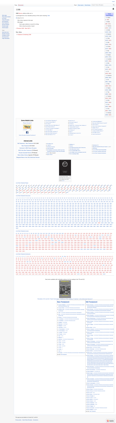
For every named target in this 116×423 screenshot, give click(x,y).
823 (19, 222)
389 (27, 215)
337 (81, 212)
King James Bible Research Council (99, 123)
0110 (20, 238)
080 (30, 237)
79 (53, 188)
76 (44, 188)
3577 (110, 69)
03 (20, 233)
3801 (107, 81)
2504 (107, 56)
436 (57, 217)
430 (41, 217)
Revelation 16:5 (50, 143)
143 (43, 203)
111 (59, 190)
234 (94, 206)
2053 (102, 222)
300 (78, 210)
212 (35, 206)
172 (25, 205)
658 (92, 221)
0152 (56, 240)
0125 (68, 238)
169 (17, 205)
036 (105, 233)
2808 (30, 226)
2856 (78, 226)
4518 (107, 90)
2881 (104, 226)
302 (84, 210)
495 (22, 221)
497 (27, 221)
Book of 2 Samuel (90, 332)
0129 (81, 238)
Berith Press (71, 120)
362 (51, 214)
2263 (62, 274)
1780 (89, 222)
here (62, 180)
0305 (62, 249)
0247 (69, 245)
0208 (43, 244)
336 (78, 212)
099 (81, 237)
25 (84, 185)
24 (81, 185)
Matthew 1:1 (72, 144)
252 (46, 208)
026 (79, 233)
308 (100, 210)
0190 (82, 242)
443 (76, 217)
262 (73, 208)
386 (19, 215)
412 (89, 215)
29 (96, 185)
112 (63, 190)
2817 (59, 226)
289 (49, 210)
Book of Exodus (90, 309)
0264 (27, 247)
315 (22, 212)
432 (46, 217)
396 (46, 215)
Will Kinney (95, 148)
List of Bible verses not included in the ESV (78, 152)
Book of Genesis (90, 304)
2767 (98, 224)
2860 (91, 226)
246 (30, 208)
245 (27, 208)
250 (41, 208)
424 (25, 217)
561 (94, 270)
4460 (107, 85)
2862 (98, 226)
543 (57, 221)
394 (41, 215)
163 (97, 203)
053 (54, 235)
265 (81, 208)
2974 (110, 56)
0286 (98, 247)
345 (102, 212)
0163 (91, 240)
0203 (27, 244)
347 (108, 212)
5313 (110, 98)
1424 (76, 222)
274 (105, 208)
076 (19, 237)
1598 (42, 272)
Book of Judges (90, 324)
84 (68, 188)
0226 (101, 244)
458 (19, 219)
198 (94, 205)
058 (67, 235)
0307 (69, 249)
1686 (84, 272)
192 (78, 205)
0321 (17, 251)
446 (84, 217)
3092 (107, 65)
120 (91, 190)
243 (22, 208)
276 (110, 208)
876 (43, 222)
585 (70, 221)
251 (43, 208)
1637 (65, 272)
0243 (56, 245)
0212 (56, 244)
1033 (20, 272)
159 (86, 203)
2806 (23, 226)
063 (81, 235)
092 (62, 237)
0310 (78, 249)
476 (67, 219)
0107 (107, 237)
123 (102, 190)
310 (105, 210)
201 (102, 205)
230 (84, 206)
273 (102, 208)
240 (110, 206)
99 (17, 190)
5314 (107, 102)
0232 (23, 245)
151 (65, 203)
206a (22, 265)
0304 (59, 249)
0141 (20, 240)
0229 (111, 244)
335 (76, 212)
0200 (17, 244)
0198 (107, 242)
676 (105, 221)
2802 (107, 224)
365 (59, 214)
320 (35, 212)
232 (89, 206)
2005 (107, 272)
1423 (73, 222)
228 (78, 206)
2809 (33, 226)
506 (51, 221)
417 (102, 215)
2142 (30, 274)
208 (25, 206)
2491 (56, 224)
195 (86, 205)
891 (46, 222)
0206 (36, 244)
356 (35, 214)
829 (35, 222)
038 (111, 233)
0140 (17, 240)
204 (110, 205)
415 (97, 215)
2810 (36, 226)
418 (105, 215)
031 (92, 233)
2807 (27, 226)
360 (46, 214)
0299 (43, 249)
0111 (23, 238)
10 (39, 185)
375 (86, 214)
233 (92, 206)
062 (78, 235)
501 (38, 221)
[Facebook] (27, 132)
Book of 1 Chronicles (91, 341)
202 (105, 205)
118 (84, 190)
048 (41, 235)
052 (51, 235)
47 (53, 187)
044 (30, 235)
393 (38, 215)
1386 (26, 272)
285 (38, 210)
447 (86, 217)
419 (108, 215)
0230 (17, 245)
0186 (69, 242)
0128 (77, 238)
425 (27, 217)
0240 (46, 245)
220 (57, 206)
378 (94, 214)
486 (94, 219)
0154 (62, 240)
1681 (68, 272)
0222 (88, 244)
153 (70, 203)
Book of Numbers (90, 315)
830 (38, 222)
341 (92, 212)
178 (41, 205)
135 (49, 192)
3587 (110, 73)
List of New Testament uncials (22, 231)
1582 (83, 222)
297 (70, 210)
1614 (55, 272)
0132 (90, 238)
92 (92, 188)
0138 (107, 238)
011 (38, 233)
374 (84, 214)
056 (62, 235)
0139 (110, 238)
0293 (23, 249)
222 (62, 206)
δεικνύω (21, 13)
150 (62, 203)
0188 (75, 242)
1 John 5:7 (49, 145)
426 (30, 217)
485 (92, 219)
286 (41, 210)
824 (22, 222)
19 (66, 185)
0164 (95, 240)
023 (70, 233)
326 (51, 212)
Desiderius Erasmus (51, 146)
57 (83, 187)
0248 (72, 245)
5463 (107, 106)
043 (27, 235)
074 (110, 235)
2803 (111, 224)
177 (38, 205)
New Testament (29, 143)
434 (51, 217)
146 (51, 203)
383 (108, 214)
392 (35, 215)
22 (75, 185)
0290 (111, 247)
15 (54, 185)
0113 (29, 238)
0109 (17, 238)
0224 (94, 244)
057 (65, 235)
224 (67, 206)
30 (99, 185)
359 (43, 214)
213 (38, 206)
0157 (72, 240)
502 (41, 221)
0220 (81, 244)
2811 (40, 226)
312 (110, 210)
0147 (40, 240)
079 (27, 237)
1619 (58, 272)
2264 (65, 274)
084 (41, 237)
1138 (107, 32)
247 (33, 208)
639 (76, 221)
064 (84, 235)
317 (27, 212)
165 (102, 203)
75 (41, 188)
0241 (49, 245)
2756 (88, 224)
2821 (72, 226)
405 (70, 215)
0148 (43, 240)
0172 (23, 242)
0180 (49, 242)
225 (70, 206)
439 (65, 217)
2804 (17, 226)
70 (26, 188)
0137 (103, 238)
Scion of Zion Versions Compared (98, 126)
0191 (85, 242)
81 (59, 188)
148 (57, 203)
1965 (97, 272)
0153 (59, 240)
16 (57, 185)
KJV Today (48, 123)
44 (44, 187)
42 (38, 187)
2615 (72, 224)
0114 (33, 238)
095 (70, 237)
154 (73, 203)
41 (35, 187)
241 (17, 208)
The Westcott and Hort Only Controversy (78, 147)
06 (27, 233)
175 (33, 205)
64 (104, 187)
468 (46, 219)
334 (73, 212)
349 (17, 214)
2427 (33, 224)
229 (81, 206)
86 (74, 188)
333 (70, 212)
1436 (107, 36)
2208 (46, 274)
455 (108, 217)
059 (70, 235)
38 (26, 187)
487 (97, 219)
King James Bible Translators (51, 131)
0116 (39, 238)
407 (76, 215)
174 (30, 205)
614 (73, 221)
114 (70, 190)
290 (51, 210)
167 (108, 203)
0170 (17, 242)
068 (94, 235)
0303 (56, 249)
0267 (36, 247)
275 (108, 208)
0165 (98, 240)
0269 (43, 247)
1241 (67, 222)
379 (97, 214)
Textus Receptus (50, 148)
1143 (60, 222)
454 (105, 217)
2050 (99, 222)
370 (73, 214)
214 (41, 206)
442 (73, 217)
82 (62, 188)
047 (38, 235)
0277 (69, 247)
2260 (56, 274)
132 (39, 192)
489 (102, 219)
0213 (59, 244)
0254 (91, 245)
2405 (94, 274)
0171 (20, 242)
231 (86, 206)
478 (73, 219)
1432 (80, 222)
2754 (82, 224)
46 (50, 187)
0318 (104, 249)
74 (38, 188)
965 (17, 272)
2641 (78, 224)
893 (51, 222)
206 (19, 206)
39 (29, 187)
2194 (107, 40)
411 (86, 215)
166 (105, 203)
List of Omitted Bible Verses (75, 150)
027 (81, 233)
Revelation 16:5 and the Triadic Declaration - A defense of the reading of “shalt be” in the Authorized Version (64, 299)
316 (25, 212)
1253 (70, 222)
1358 (23, 272)
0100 (84, 237)
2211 (52, 274)
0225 (98, 244)
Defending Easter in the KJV (74, 133)
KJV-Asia (71, 123)
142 (41, 203)
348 (110, 212)
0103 (94, 237)
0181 (52, 242)
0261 (17, 247)
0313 (88, 249)
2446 (46, 224)
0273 (56, 247)
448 (89, 217)
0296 (33, 249)
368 (67, 214)
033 (97, 233)
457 (17, 219)
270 (94, 208)
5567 (107, 110)
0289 (107, 247)
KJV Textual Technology (97, 129)
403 (65, 215)
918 (54, 222)
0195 (98, 242)
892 (49, 222)
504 (46, 221)
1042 (107, 28)
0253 (88, 245)
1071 (57, 222)
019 (60, 233)
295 (65, 210)
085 (43, 237)
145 (49, 203)
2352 (88, 274)
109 (52, 190)
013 (44, 233)
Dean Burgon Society (50, 126)
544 (59, 221)
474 (62, 219)
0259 (107, 245)
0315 (94, 249)
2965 (17, 228)
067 (92, 235)
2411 (101, 274)
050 (46, 235)
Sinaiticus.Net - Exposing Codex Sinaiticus (77, 125)
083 (38, 237)
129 (28, 192)
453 (102, 217)
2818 (62, 226)
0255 (95, 245)
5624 (110, 114)
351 (22, 214)
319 (33, 212)
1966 (100, 272)
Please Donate (26, 123)
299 (76, 210)
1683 (75, 272)
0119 (48, 238)
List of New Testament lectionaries (99, 153)
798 (17, 222)
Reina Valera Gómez (23, 155)
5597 (110, 110)
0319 (107, 249)
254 (51, 208)
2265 (69, 274)
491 (108, 219)
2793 (104, 224)
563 (100, 270)
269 (92, 208)
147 (54, 203)
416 (100, 215)
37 (23, 187)
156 (78, 203)
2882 (107, 226)
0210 (49, 244)
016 (52, 233)
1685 (81, 272)
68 (20, 188)
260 (67, 208)
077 (22, 237)
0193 (91, 242)
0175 (33, 242)
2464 (52, 224)
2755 (85, 224)
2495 (59, 224)
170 (19, 205)
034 (100, 233)
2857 (81, 226)
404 (67, 215)
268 (89, 208)
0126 (71, 238)
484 (89, 219)
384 (110, 214)
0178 (43, 242)
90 (86, 188)
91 (89, 188)
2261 (59, 274)
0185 (65, 242)
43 (41, 187)
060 (73, 235)
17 (60, 185)
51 (65, 187)
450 (94, 217)
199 (97, 205)
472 (57, 219)
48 (56, 187)
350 (19, 214)
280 (25, 210)
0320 (111, 249)
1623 (62, 272)
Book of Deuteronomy (91, 318)
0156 (69, 240)
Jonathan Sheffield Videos (97, 130)
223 (65, 206)
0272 (52, 247)
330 (62, 212)
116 (77, 190)
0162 (88, 240)
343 (97, 212)
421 (17, 217)
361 (49, 214)
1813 (93, 222)
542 (89, 270)
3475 (110, 65)
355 (33, 214)
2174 (20, 224)
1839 (94, 272)
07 (29, 233)
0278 (72, 247)
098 (78, 237)
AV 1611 (70, 134)
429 (38, 217)
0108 (110, 237)
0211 (52, 244)
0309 (75, 249)
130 (32, 192)
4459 (110, 81)
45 (47, 187)
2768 (101, 224)
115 (74, 190)
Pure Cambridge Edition (74, 153)
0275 (62, 247)
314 (19, 212)
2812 (43, 226)
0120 (52, 238)
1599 (45, 272)
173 (27, 205)
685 (108, 221)
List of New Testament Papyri (22, 182)
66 (110, 187)
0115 (36, 238)
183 (54, 205)
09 (33, 233)
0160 (82, 240)
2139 (20, 274)
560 (92, 270)
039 (17, 235)
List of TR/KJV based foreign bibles (99, 149)
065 (86, 235)
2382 (110, 48)
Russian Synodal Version (25, 152)
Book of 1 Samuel (90, 329)
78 (50, 188)
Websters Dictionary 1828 (74, 128)
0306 (65, 249)
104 (35, 190)
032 (95, 233)
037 (108, 233)
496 (25, 221)
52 (68, 187)
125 (109, 190)
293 (59, 210)
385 (17, 215)
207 (22, 206)
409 (81, 215)
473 (59, 219)
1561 (36, 272)
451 (97, 217)
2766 (95, 224)
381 (102, 214)
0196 (101, 242)
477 (70, 219)
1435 (110, 32)
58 (86, 187)
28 (93, 185)
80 (56, 188)
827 (30, 222)
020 (62, 233)
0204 (30, 244)
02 (18, 233)
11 (42, 185)
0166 (101, 240)
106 (42, 190)
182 (51, 205)
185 (59, 205)
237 (102, 206)
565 (62, 221)
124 (106, 190)
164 (100, 203)
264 (78, 208)
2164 (43, 274)
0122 (58, 238)
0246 (65, 245)
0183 (59, 242)
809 (110, 270)
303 (86, 210)
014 (46, 233)
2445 (43, 224)
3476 (107, 69)
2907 (111, 226)
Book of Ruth (89, 327)
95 (101, 188)
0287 (101, 247)
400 (57, 215)
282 (30, 210)
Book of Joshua (90, 321)
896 (106, 23)
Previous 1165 (20, 28)
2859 (88, 226)
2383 (107, 52)
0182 (56, 242)
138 (60, 192)
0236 (33, 245)
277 (17, 210)
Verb (49, 15)
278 (19, 210)
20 (69, 185)
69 (23, 188)
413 (92, 215)
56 (80, 187)
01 (16, 233)
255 (54, 208)
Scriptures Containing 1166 (24, 34)
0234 (27, 245)
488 (100, 219)
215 (43, 206)
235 (97, 206)
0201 (20, 244)
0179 (46, 242)
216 (46, 206)
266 (84, 208)
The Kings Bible (49, 129)
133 (42, 192)
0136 (100, 238)
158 (84, 203)
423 (22, 217)
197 (92, 205)
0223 (91, 244)
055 (59, 235)
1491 (29, 272)
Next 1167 (27, 28)
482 (84, 219)
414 (94, 215)
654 (81, 221)
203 (108, 205)
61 (95, 187)
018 (57, 233)
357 (38, 214)
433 (49, 217)
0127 (74, 238)
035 (103, 233)
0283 (88, 247)
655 (84, 221)
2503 (110, 52)
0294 (27, 249)
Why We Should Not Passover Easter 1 (100, 146)
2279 (107, 48)
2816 (56, 226)
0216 (69, 244)
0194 (95, 242)
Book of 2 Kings (90, 338)
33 (108, 185)
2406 (98, 274)
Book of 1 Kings (90, 335)
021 (65, 233)
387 (22, 215)
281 (27, 210)
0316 (98, 249)
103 (31, 190)
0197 (104, 242)
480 (78, 219)
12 (45, 185)
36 (20, 187)
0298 (40, 249)
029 (87, 233)
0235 (30, 245)
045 (33, 235)
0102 (90, 237)
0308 (72, 249)
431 (43, 217)
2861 (94, 226)
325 (49, 212)
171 (22, 205)
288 (46, 210)
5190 (110, 94)
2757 (91, 224)
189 (70, 205)
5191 (107, 98)
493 (17, 221)
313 (17, 212)
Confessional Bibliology (96, 121)
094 (67, 237)
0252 (85, 245)
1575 (39, 272)
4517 (110, 85)
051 (49, 235)
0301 (49, 249)
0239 (43, 245)
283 (33, 210)
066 (89, 235)
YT (53, 134)
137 (56, 192)
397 (49, 215)
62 (98, 187)
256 (57, 208)
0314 (91, 249)
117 (81, 190)
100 (20, 190)
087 (49, 237)
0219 (78, 244)
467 (43, 219)
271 (97, 208)
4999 (107, 94)
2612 (62, 224)
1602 (49, 272)
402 (62, 215)
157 (81, 203)
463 (33, 219)
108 (49, 190)
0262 (20, 247)
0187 (72, 242)
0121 (55, 238)
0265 (30, 247)
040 (19, 235)
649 (108, 270)
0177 (40, 242)
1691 (87, 272)
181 (49, 205)
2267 (75, 274)
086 (46, 237)
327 (54, 212)
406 (73, 215)
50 (62, 187)
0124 (65, 238)
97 (107, 188)
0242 (52, 245)
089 (54, 237)
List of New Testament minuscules (99, 151)
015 (49, 233)
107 (45, 190)
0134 (94, 238)
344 (100, 212)
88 (80, 188)
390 (30, 215)
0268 (40, 247)
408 (78, 215)
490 (105, 219)
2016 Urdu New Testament (25, 150)
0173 (27, 242)
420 (110, 215)
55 (77, 187)
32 (105, 185)
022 (68, 233)
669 (102, 221)
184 (57, 205)
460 (25, 219)
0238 (40, 245)
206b (25, 265)
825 (25, 222)
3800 (110, 77)
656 (86, 221)
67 (17, 188)
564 (102, 270)
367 (65, 214)
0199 (111, 242)
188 (67, 205)
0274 (59, 247)
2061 (112, 222)
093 (65, 237)
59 (89, 187)
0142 (23, 240)
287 (43, 210)
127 (21, 192)
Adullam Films (95, 127)
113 (66, 190)
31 (102, 185)
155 (76, 203)
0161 (85, 240)
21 (72, 185)
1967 (104, 272)
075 (17, 237)
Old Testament (21, 143)
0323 (23, 251)
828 (33, 222)
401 (59, 215)
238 (105, 206)
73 (35, 188)
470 (51, 219)
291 (54, 210)
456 (110, 217)
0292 (20, 249)
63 (101, 187)
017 (54, 233)
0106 (103, 237)
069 (97, 235)
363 (54, 214)
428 (35, 217)
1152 (63, 222)
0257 (101, 245)
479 (76, 219)
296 (67, 210)
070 (100, 235)
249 (38, 208)
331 (65, 212)
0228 (107, 244)
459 (22, 219)
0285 (95, 247)
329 (59, 212)
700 (110, 221)
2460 (49, 224)
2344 (27, 224)
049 (43, 235)
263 (76, 208)
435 (54, 217)
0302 (52, 249)
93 (95, 188)
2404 (91, 274)
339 (86, 212)
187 (65, 205)
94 (98, 188)
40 (32, 187)
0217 (72, 244)
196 (89, 205)
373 (81, 214)
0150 (49, 240)
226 (73, 206)
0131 (87, 238)
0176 (36, 242)
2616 (75, 224)
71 (29, 188)
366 (62, 214)
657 (89, 221)
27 (90, 185)
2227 (110, 40)
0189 (78, 242)
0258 (104, 245)
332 (67, 212)
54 (74, 187)
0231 (20, 245)
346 (105, 212)
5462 (110, 102)
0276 (65, 247)
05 (24, 233)
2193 (110, 36)
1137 (110, 28)
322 (41, 212)
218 (51, 206)
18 (63, 185)
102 (27, 190)
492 (110, 219)
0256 (98, 245)
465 (38, 219)
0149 (46, 240)
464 (35, 219)
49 (59, 187)
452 (100, 217)
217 (49, 206)
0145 (33, 240)
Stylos (70, 131)
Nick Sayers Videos (73, 122)
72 (32, 188)
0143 (27, 240)
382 (105, 214)
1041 (109, 23)
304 (89, 210)
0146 (36, 240)
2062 (17, 224)
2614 (69, 224)
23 (78, 185)
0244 (59, 245)
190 (73, 205)
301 (81, 210)
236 (100, 206)
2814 (49, 226)
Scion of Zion (94, 124)
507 (54, 221)
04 (22, 233)
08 (31, 233)
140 (67, 192)
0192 (88, 242)
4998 (110, 90)
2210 (49, 274)
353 (27, 214)
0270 (46, 247)
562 (97, 270)
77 (47, 188)
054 (57, 235)
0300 (46, 249)
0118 (45, 238)
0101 (87, 237)
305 (92, 210)
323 (43, 212)
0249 (75, 245)
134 (46, 192)
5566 (110, 106)
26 (87, 185)
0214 (62, 244)
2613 (65, 224)
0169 (111, 240)
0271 (49, 247)
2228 (107, 44)
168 (110, 203)
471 (54, 219)
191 (76, 205)
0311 (82, 249)
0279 (75, 247)
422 (19, 217)
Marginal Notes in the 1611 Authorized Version (28, 157)
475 (65, 219)
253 (49, 208)
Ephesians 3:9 (95, 145)
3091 (110, 61)
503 (43, 221)
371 (76, 214)
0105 (100, 237)
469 (49, 219)
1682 (71, 272)
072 (105, 235)
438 (62, 217)
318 (30, 212)
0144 (30, 240)
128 (24, 192)
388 (25, 215)
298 (73, 210)
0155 (65, 240)
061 (76, 235)
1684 (78, 272)
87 (77, 188)
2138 (17, 274)
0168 (107, 240)
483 (86, 219)
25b (65, 256)
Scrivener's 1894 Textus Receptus (28, 148)
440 (67, 217)
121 (95, 190)
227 (75, 206)
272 (100, 208)
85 (71, 188)
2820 (69, 226)
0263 (23, 247)
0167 (104, 240)
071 (102, 235)
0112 (26, 238)
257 (59, 208)
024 (73, 233)
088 (51, 237)
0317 (101, 249)
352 (25, 214)
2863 (101, 226)
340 (89, 212)
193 (81, 205)
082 (35, 237)
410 (84, 215)
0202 (23, 244)
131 (35, 192)
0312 (85, 249)
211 (33, 206)
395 (43, 215)
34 (111, 185)
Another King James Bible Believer (52, 125)
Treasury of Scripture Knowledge (52, 128)
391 (33, 215)
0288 (104, 247)
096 (73, 237)
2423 (30, 224)
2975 (107, 61)
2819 (65, 226)
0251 (82, 245)
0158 (75, 240)
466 (41, 219)
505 (49, 221)
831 (41, 222)
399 (54, 215)
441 (70, 217)
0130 (84, 238)
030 (89, 233)
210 (30, 206)
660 (97, 221)
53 (71, 187)
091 (59, 237)
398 (51, 215)
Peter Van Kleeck (49, 134)
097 (76, 237)
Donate (24, 129)
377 (92, 214)
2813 (46, 226)
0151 (52, 240)
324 (46, 212)
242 (19, 208)
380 (100, 214)
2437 (36, 224)
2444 (40, 224)
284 (35, 210)
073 (108, 235)
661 (100, 221)
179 (43, 205)
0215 (65, 244)
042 (25, 235)
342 (94, 212)
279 (22, 210)
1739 (86, 222)
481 (81, 219)
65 (107, 187)
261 (70, 208)
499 (33, 221)
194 (84, 205)
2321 (85, 274)
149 (59, 203)
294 (62, 210)
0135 (97, 238)
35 (17, 187)
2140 (23, 274)
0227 (104, 244)
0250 (78, 245)
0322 (20, 251)
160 (89, 203)
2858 (85, 226)
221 (59, 206)
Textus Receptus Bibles (50, 122)
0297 (36, 249)
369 (70, 214)
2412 (104, 274)
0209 (46, 244)
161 (92, 203)
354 (30, 214)
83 (65, 188)
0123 (61, 238)
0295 (30, 249)
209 (27, 206)
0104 (97, 237)
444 (78, 217)
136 (53, 192)
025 (76, 233)
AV (16, 18)
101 (24, 190)
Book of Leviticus (90, 312)
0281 (82, 247)
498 (30, 221)
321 (38, 212)
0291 (17, 249)
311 (108, 210)
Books (48, 152)
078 (25, 237)
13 (48, 185)
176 (35, 205)
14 (51, 185)
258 (62, 208)
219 (54, 206)
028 (84, 233)
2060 (109, 222)
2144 (36, 274)
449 (92, 217)
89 (83, 188)
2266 (72, 274)
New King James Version (74, 149)
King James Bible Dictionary (51, 133)
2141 (27, 274)
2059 (105, 222)
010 (36, 233)
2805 (20, 226)
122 (98, 190)
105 (38, 190)
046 (35, 235)
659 (94, 221)
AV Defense (71, 130)
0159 (78, 240)
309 (102, 210)
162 (94, 203)
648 (105, 270)
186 (62, 205)
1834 (96, 222)
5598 (107, 114)
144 (46, 203)
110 (56, 190)
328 (57, 212)
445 (81, 217)
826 (27, 222)
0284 (91, 247)
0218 (75, 244)
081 (33, 237)
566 (65, 221)
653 (78, 221)
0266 (33, 247)
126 (17, 192)
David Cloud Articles (96, 134)
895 (108, 19)
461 (27, 219)
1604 (52, 272)
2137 (110, 272)
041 (22, 235)
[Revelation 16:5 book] (65, 289)
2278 (110, 44)
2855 (75, 226)
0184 (62, 242)
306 (94, 210)
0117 (42, 238)
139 (64, 192)
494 (19, 221)
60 (92, 187)
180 (46, 205)
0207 (40, 244)
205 (17, 206)
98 (110, 188)
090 (57, 237)
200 (100, 205)
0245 (62, 245)
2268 (23, 224)
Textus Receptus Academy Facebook (27, 135)
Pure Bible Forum (95, 132)
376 (89, 214)
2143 (33, 274)
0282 (85, 247)
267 (86, 208)
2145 (40, 274)
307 (97, 210)
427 (33, 217)
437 (59, 217)
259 (65, 208)
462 (30, 219)
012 (41, 233)
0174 (30, 242)
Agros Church (49, 154)
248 (35, 208)
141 (38, 203)
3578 (107, 73)
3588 (107, 77)
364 (57, 214)
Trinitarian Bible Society (73, 126)
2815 (52, 226)
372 (78, 214)
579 (67, 221)
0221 (85, 244)
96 (104, 188)
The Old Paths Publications (51, 120)
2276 (78, 274)
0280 (78, 247)
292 (57, 210)
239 (108, 206)
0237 (36, 245)
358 (41, 214)
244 (25, 208)
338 (84, 212)
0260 (111, 245)
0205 (33, 244)
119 (88, 190)
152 (67, 203)
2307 (81, 274)
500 (35, 221)
